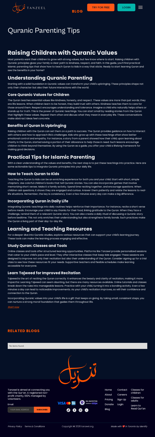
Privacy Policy (15, 426)
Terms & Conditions (34, 426)
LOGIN (126, 7)
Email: (11, 404)
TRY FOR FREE (101, 7)
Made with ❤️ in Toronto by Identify (129, 426)
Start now (13, 307)
